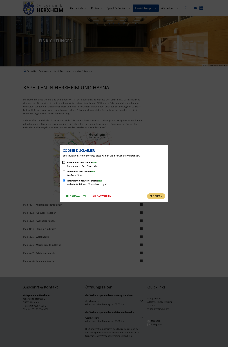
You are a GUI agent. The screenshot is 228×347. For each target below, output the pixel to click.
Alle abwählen (101, 196)
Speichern (156, 196)
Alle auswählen (76, 196)
